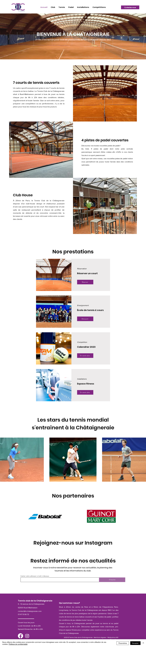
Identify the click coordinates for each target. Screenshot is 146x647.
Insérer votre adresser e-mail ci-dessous (35, 576)
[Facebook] (20, 635)
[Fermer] (143, 643)
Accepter (135, 643)
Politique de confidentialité (18, 644)
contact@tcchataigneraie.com (30, 611)
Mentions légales (100, 637)
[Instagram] (27, 635)
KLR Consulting (114, 638)
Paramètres (123, 643)
